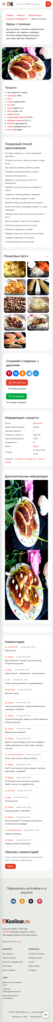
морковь (10, 114)
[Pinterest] (9, 373)
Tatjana (11, 657)
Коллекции (7, 966)
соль (9, 99)
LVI (9, 680)
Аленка (18, 942)
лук (8, 105)
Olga (10, 670)
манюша (11, 689)
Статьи (31, 962)
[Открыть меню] (4, 4)
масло (10, 129)
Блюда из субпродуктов (25, 459)
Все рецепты (8, 954)
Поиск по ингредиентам (13, 962)
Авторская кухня (35, 958)
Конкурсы (33, 970)
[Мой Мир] (36, 373)
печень (10, 102)
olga (9, 797)
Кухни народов (9, 970)
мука (9, 108)
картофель (12, 95)
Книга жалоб (35, 1017)
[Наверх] (45, 1015)
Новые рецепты (9, 958)
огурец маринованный (16, 117)
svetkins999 (13, 647)
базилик (10, 123)
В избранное (18, 396)
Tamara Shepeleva (15, 754)
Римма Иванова (15, 830)
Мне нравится (19, 383)
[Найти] (48, 4)
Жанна (11, 738)
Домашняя (37, 423)
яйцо (9, 111)
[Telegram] (29, 373)
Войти (10, 866)
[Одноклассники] (22, 373)
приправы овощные (15, 120)
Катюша (11, 790)
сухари (10, 126)
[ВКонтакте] (16, 373)
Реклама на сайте (19, 1017)
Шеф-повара (34, 966)
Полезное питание (36, 954)
